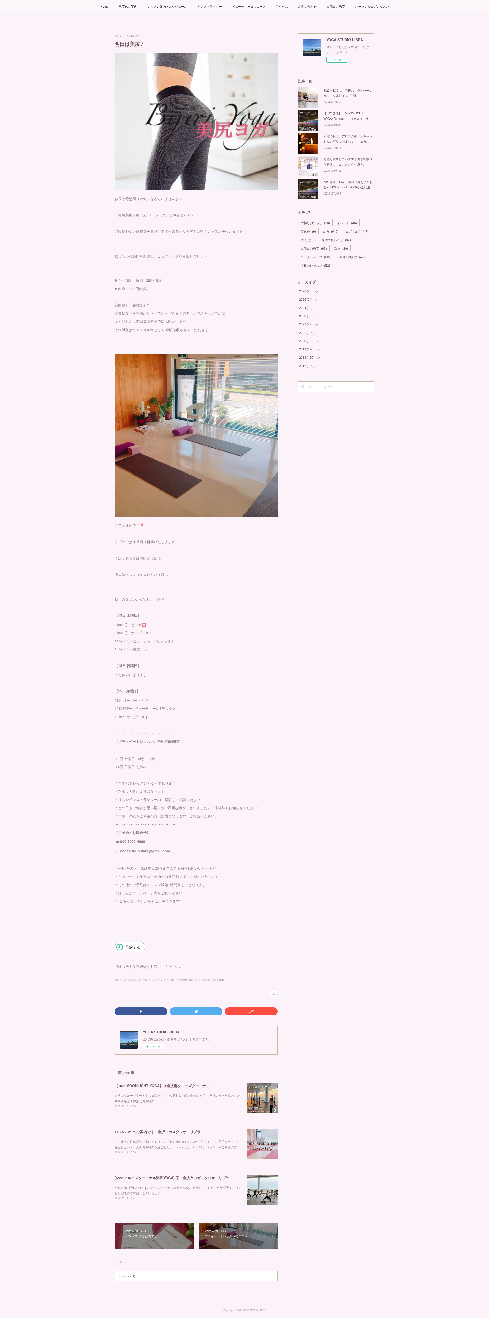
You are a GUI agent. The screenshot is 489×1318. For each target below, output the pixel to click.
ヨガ (330, 231)
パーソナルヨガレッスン (372, 6)
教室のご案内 (128, 6)
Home (104, 6)
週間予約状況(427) (189, 979)
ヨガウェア (357, 231)
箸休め (308, 231)
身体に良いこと (337, 240)
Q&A (341, 248)
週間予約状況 (352, 257)
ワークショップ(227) (165, 979)
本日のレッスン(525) (213, 979)
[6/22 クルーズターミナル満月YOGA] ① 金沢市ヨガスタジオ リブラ (172, 1177)
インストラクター (209, 6)
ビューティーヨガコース (249, 6)
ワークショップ (316, 257)
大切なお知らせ (315, 222)
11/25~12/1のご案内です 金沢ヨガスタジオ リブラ (158, 1131)
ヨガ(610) (120, 979)
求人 (308, 240)
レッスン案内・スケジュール (167, 6)
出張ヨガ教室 (336, 6)
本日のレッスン (316, 265)
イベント (347, 222)
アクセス (282, 6)
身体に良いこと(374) (139, 979)
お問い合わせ (307, 6)
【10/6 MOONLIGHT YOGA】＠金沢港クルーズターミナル (162, 1085)
